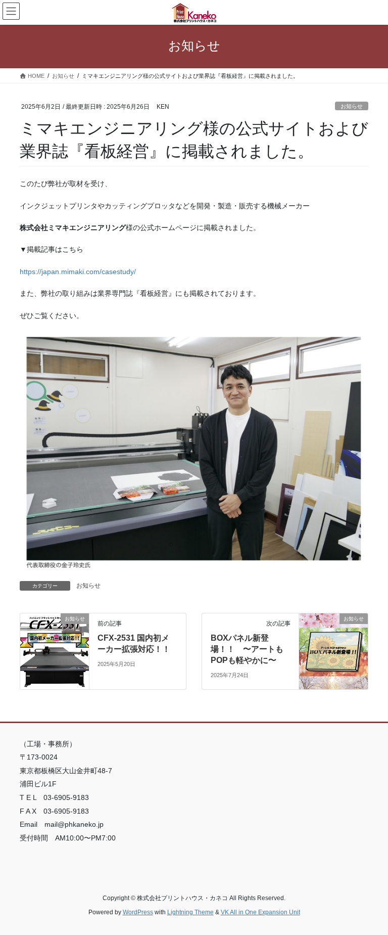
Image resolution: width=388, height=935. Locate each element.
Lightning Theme (190, 912)
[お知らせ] (54, 650)
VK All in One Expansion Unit (260, 912)
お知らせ (352, 106)
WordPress (138, 912)
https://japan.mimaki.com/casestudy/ (78, 272)
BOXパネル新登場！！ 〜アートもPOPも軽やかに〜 (247, 649)
